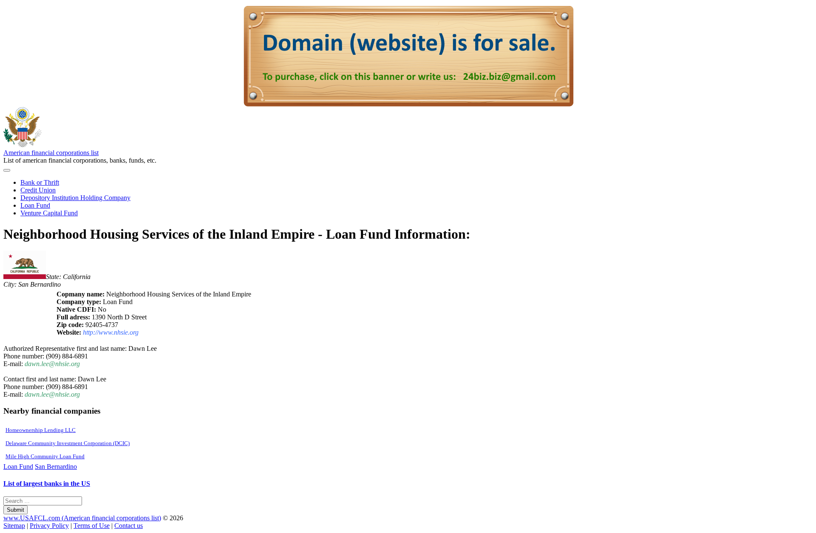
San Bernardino (56, 466)
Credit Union (38, 190)
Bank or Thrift (39, 182)
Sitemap (14, 525)
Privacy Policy (49, 525)
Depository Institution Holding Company (75, 197)
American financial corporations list (51, 152)
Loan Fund (35, 205)
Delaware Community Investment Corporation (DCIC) (68, 443)
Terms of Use (92, 525)
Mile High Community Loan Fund (45, 456)
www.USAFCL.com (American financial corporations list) (82, 518)
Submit (15, 510)
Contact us (128, 525)
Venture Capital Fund (49, 213)
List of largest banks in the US (46, 483)
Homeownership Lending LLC (41, 430)
